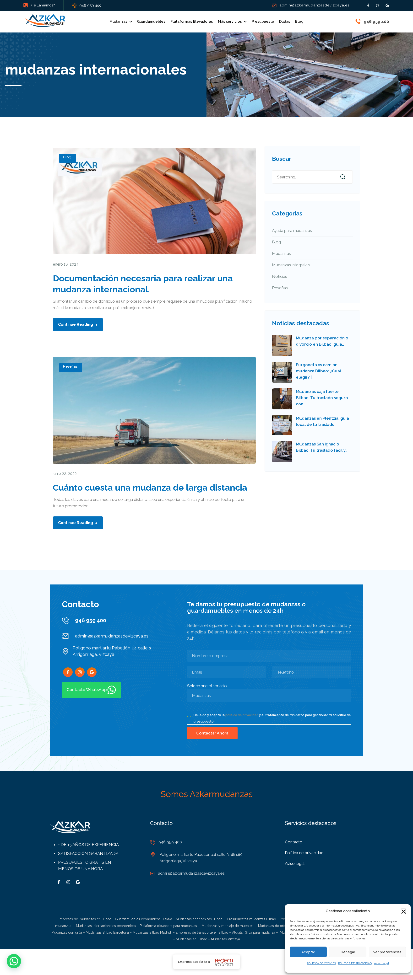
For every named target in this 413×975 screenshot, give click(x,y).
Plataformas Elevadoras (191, 21)
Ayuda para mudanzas (292, 230)
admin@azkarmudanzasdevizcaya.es (314, 5)
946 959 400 (90, 5)
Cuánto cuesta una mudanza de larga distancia (150, 487)
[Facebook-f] (368, 5)
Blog (299, 21)
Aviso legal (294, 863)
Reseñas (70, 366)
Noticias (279, 276)
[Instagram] (378, 5)
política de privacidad (241, 715)
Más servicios (230, 21)
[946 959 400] (358, 21)
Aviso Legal (381, 963)
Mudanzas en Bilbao (191, 939)
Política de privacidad (304, 852)
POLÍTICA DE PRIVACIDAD (355, 963)
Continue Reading (75, 324)
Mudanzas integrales (291, 264)
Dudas (284, 21)
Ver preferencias (387, 952)
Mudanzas (118, 21)
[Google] (387, 5)
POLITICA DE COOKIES (321, 963)
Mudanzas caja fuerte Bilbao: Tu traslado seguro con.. (322, 397)
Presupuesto (263, 21)
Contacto (293, 842)
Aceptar (308, 952)
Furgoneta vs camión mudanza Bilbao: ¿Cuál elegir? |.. (318, 371)
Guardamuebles (151, 21)
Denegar (348, 952)
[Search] (343, 177)
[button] (403, 911)
